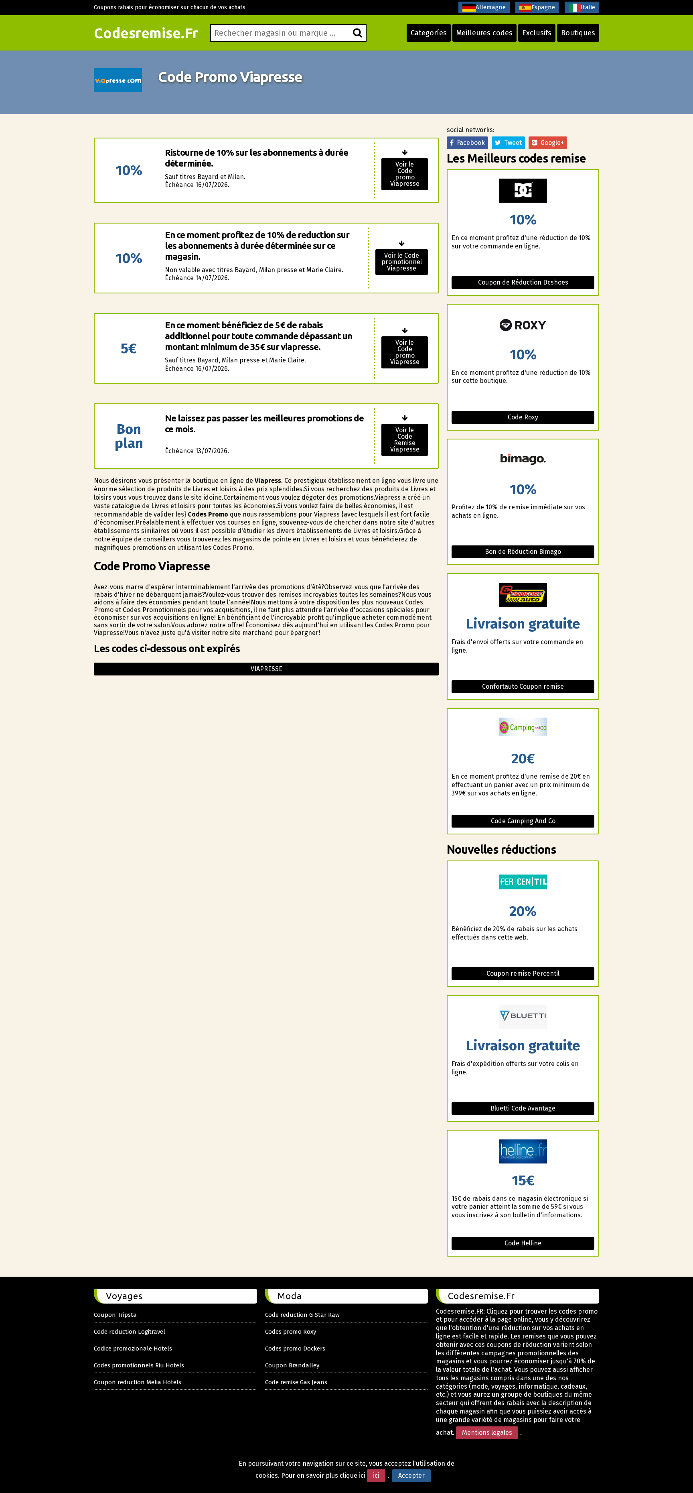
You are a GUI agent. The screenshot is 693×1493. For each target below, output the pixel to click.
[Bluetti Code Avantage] (523, 1017)
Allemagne (491, 7)
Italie (588, 7)
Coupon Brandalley (292, 1365)
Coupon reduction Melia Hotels (137, 1382)
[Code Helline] (523, 1152)
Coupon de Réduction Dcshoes (523, 282)
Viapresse (266, 669)
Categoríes (429, 32)
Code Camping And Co (523, 821)
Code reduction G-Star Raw (302, 1314)
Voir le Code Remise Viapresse (404, 439)
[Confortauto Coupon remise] (523, 595)
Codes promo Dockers (295, 1348)
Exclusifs (536, 32)
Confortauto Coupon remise (523, 686)
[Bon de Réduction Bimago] (523, 460)
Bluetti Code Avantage (522, 1108)
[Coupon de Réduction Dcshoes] (523, 191)
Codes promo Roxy (290, 1331)
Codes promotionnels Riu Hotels (139, 1365)
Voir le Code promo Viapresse (404, 174)
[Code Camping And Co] (523, 730)
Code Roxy (523, 417)
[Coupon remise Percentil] (523, 882)
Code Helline (523, 1243)
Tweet (511, 142)
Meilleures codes (484, 32)
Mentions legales (487, 1432)
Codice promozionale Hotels (133, 1348)
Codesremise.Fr (146, 33)
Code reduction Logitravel (129, 1331)
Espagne (543, 7)
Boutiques (578, 32)
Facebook (469, 142)
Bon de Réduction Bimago (523, 551)
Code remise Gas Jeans (296, 1382)
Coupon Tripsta (115, 1314)
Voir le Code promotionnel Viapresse (401, 262)
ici (376, 1475)
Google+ (550, 142)
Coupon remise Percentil (522, 973)
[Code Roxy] (523, 326)
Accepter (411, 1475)
